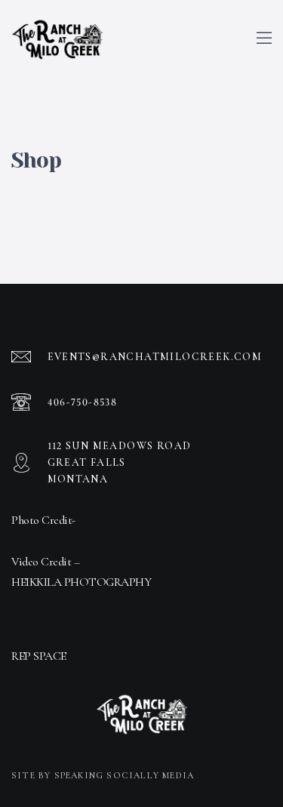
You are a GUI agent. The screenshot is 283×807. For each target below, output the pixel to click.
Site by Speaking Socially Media (102, 775)
